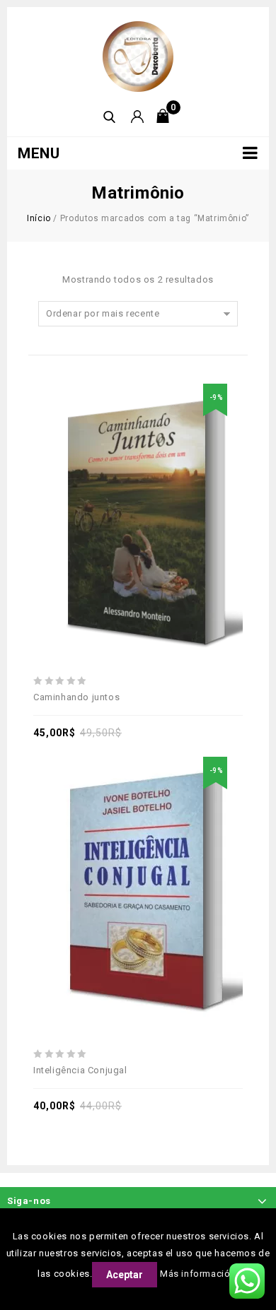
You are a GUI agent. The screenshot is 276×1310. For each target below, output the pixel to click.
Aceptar (124, 1274)
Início (39, 218)
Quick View (186, 484)
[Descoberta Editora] (138, 55)
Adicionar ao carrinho (121, 484)
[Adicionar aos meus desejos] (89, 484)
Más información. (199, 1273)
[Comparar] (154, 484)
